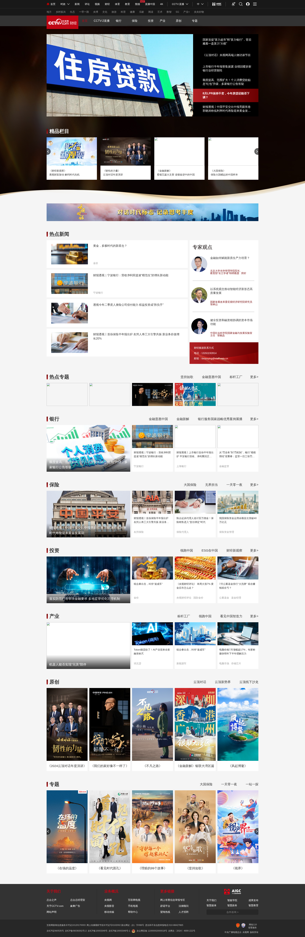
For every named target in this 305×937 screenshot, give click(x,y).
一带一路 (84, 11)
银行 (118, 20)
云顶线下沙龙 (248, 682)
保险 (134, 20)
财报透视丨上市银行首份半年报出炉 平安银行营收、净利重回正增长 (195, 454)
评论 (87, 4)
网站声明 (51, 911)
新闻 (77, 4)
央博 (95, 11)
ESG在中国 (210, 550)
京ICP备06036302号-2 (76, 931)
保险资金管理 (226, 532)
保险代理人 (183, 532)
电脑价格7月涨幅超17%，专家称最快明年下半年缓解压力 (237, 651)
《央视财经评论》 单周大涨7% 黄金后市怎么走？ (195, 585)
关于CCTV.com (55, 905)
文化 (104, 11)
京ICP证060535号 (55, 931)
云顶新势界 (223, 682)
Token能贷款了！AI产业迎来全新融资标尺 (152, 651)
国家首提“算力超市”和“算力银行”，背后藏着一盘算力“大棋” (227, 41)
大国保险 (190, 485)
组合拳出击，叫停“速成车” (148, 583)
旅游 (114, 11)
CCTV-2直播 (102, 20)
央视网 (108, 899)
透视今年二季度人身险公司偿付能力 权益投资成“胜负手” (128, 304)
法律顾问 (184, 905)
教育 (127, 4)
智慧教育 (253, 905)
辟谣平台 (165, 905)
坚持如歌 (187, 377)
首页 (52, 4)
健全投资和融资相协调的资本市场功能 (231, 322)
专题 (195, 20)
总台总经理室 (77, 899)
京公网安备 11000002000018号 (152, 931)
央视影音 (109, 905)
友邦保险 (139, 532)
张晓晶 (221, 335)
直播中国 (150, 4)
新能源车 (181, 663)
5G (177, 11)
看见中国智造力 (231, 616)
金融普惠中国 (211, 377)
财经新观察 (234, 550)
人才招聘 (184, 911)
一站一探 (252, 784)
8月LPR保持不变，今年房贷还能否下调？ (226, 95)
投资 (151, 20)
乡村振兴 (61, 11)
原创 (178, 20)
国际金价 (198, 597)
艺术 (159, 11)
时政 (63, 4)
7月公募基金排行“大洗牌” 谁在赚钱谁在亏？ (237, 585)
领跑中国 (186, 550)
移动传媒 (109, 911)
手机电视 (133, 905)
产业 (162, 20)
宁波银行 (98, 292)
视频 (97, 4)
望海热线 (165, 911)
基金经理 (236, 597)
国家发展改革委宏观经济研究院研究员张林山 (231, 303)
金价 (95, 263)
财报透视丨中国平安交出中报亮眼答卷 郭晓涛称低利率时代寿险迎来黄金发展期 (227, 109)
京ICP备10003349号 (97, 931)
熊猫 (137, 4)
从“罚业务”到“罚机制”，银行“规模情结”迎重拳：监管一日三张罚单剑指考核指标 (237, 454)
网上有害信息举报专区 (172, 899)
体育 (117, 4)
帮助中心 (133, 911)
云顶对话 (199, 682)
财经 (107, 4)
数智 (169, 11)
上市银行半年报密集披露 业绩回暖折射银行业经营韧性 (227, 68)
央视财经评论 (184, 597)
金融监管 (224, 466)
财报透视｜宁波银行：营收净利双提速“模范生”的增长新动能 (130, 275)
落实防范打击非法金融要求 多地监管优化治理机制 (84, 599)
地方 (49, 11)
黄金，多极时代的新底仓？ (110, 245)
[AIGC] (216, 4)
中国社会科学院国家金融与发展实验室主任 (231, 334)
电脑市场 (224, 663)
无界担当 (211, 485)
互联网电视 (134, 899)
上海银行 (181, 466)
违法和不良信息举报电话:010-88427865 (164, 925)
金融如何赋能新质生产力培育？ (230, 257)
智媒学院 (232, 900)
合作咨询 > (232, 912)
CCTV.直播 (178, 4)
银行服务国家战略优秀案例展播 (220, 419)
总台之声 (51, 899)
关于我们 (211, 900)
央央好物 (199, 11)
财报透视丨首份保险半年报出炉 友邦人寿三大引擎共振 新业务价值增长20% (136, 336)
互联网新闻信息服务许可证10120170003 (66, 925)
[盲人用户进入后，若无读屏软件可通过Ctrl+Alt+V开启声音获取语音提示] (233, 4)
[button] (256, 151)
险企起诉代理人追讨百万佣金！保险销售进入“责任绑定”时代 (195, 520)
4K (161, 4)
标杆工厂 (236, 377)
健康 (132, 11)
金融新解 (183, 419)
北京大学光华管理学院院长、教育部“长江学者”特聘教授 (226, 272)
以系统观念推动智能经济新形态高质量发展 (231, 291)
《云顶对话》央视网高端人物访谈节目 (227, 55)
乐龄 (141, 11)
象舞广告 (75, 905)
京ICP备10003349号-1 (119, 931)
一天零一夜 (234, 485)
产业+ (186, 11)
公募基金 (224, 597)
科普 (123, 11)
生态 (72, 11)
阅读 (150, 11)
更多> (254, 377)
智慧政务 (232, 905)
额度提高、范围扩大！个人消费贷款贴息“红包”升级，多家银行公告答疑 (227, 81)
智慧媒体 (211, 905)
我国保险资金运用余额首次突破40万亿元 (238, 520)
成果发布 (253, 900)
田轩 (243, 273)
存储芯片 (236, 663)
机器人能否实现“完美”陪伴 (67, 664)
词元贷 (137, 663)
